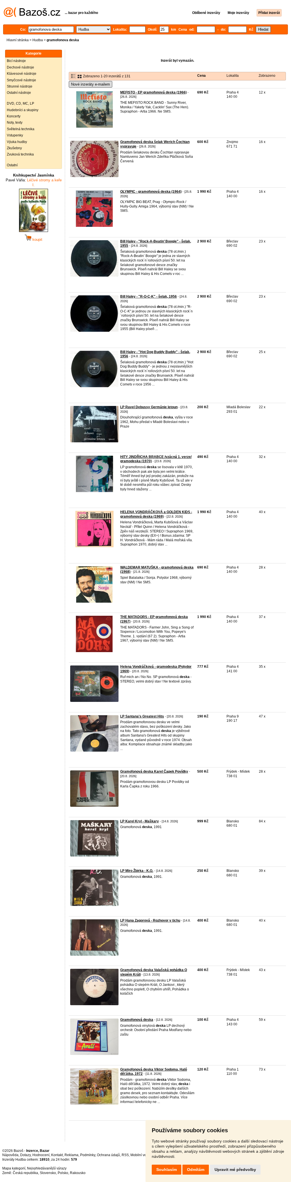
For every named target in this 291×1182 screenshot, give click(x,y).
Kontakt (57, 1155)
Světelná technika (20, 129)
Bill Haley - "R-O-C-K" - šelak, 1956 (148, 296)
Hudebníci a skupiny (22, 110)
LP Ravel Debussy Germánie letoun (149, 407)
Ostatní (12, 165)
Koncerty (13, 116)
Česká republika (25, 1173)
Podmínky (87, 1155)
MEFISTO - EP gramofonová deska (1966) (153, 92)
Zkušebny (14, 148)
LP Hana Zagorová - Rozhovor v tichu (150, 920)
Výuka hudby (17, 142)
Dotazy (25, 1155)
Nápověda (10, 1155)
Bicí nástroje (16, 61)
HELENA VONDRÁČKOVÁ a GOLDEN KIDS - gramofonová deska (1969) (156, 514)
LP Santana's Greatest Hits (142, 716)
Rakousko (78, 1173)
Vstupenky (15, 135)
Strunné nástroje (19, 86)
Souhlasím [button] (166, 1169)
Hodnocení (40, 1155)
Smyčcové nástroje (21, 80)
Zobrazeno (267, 76)
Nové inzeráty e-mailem (90, 84)
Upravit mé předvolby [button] (235, 1169)
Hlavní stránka (18, 40)
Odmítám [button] (195, 1169)
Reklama (71, 1155)
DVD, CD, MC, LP (20, 103)
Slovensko (48, 1173)
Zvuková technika (20, 154)
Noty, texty (14, 123)
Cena (201, 76)
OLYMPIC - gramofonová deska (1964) (151, 192)
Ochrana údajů (108, 1155)
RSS (125, 1155)
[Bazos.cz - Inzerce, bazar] (32, 16)
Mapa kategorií (13, 1168)
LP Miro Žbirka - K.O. (136, 871)
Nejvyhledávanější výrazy (46, 1168)
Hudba (37, 40)
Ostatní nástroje (19, 93)
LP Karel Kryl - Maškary (139, 821)
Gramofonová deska (136, 1020)
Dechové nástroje (20, 67)
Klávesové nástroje (21, 74)
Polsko (63, 1173)
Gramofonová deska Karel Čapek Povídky (154, 772)
